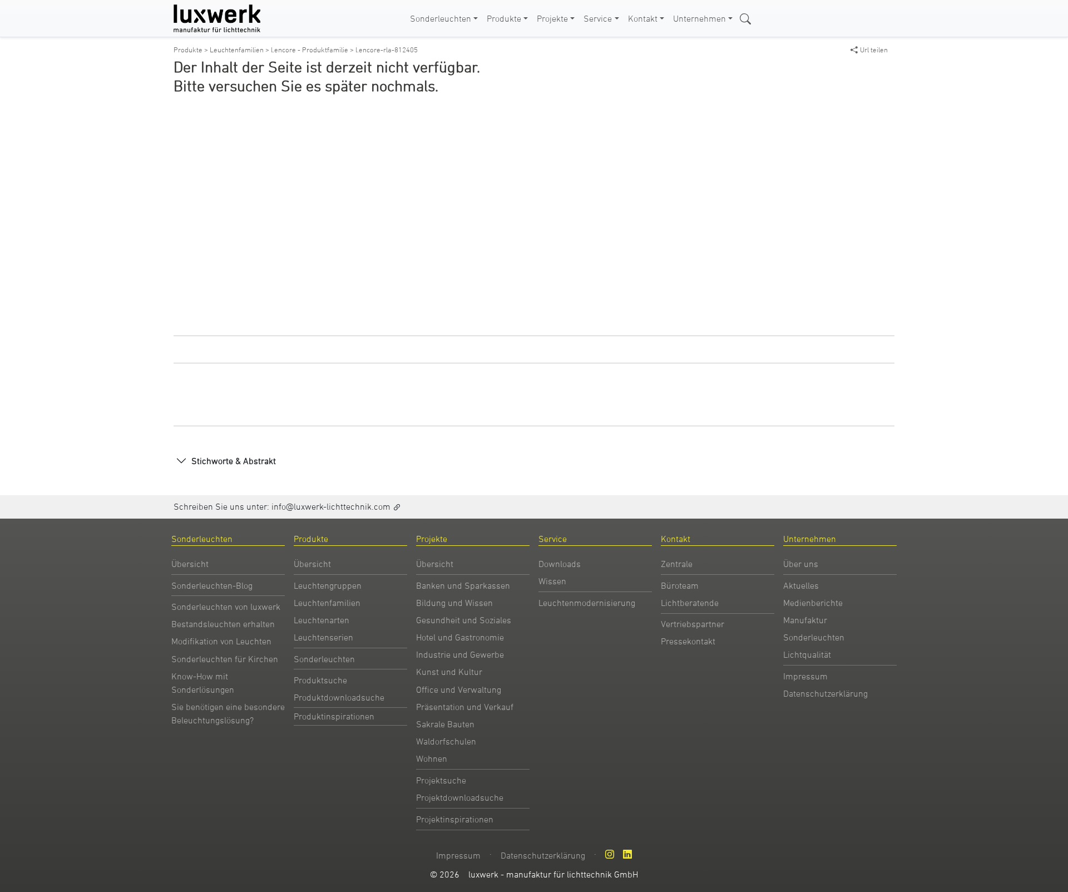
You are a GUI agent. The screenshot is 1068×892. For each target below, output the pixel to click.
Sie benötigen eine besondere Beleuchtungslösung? (228, 713)
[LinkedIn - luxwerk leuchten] (627, 854)
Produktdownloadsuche (339, 697)
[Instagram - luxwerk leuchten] (610, 854)
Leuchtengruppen (328, 585)
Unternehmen (699, 18)
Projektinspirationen (454, 819)
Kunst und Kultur (449, 672)
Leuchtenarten (321, 620)
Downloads (559, 564)
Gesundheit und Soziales (463, 620)
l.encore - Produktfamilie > (313, 49)
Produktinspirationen (334, 716)
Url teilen (874, 49)
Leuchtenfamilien (327, 603)
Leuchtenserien (323, 637)
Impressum (805, 676)
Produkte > (192, 49)
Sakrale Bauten (445, 724)
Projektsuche (441, 780)
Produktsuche (320, 680)
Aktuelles (801, 585)
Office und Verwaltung (458, 689)
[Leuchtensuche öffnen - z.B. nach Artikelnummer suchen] (745, 18)
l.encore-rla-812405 (386, 49)
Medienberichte (813, 603)
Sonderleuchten (440, 18)
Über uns (800, 564)
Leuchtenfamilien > (240, 49)
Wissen (552, 581)
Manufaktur (805, 620)
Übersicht (190, 564)
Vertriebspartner (692, 624)
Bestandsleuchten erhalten (223, 624)
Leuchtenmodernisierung (586, 603)
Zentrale (677, 564)
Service (598, 18)
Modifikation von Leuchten (221, 641)
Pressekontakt (688, 641)
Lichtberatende (690, 603)
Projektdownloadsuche (459, 797)
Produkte (504, 18)
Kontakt (642, 18)
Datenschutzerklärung (825, 693)
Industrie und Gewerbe (460, 654)
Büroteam (680, 585)
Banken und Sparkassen (463, 585)
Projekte (552, 18)
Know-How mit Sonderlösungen (202, 682)
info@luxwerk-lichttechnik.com (330, 506)
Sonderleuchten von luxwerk (225, 607)
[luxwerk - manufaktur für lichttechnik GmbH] (219, 18)
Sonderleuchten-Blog (212, 585)
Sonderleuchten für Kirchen (224, 659)
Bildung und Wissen (454, 603)
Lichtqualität (807, 654)
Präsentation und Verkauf (464, 707)
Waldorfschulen (446, 741)
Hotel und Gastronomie (460, 637)
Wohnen (431, 758)
